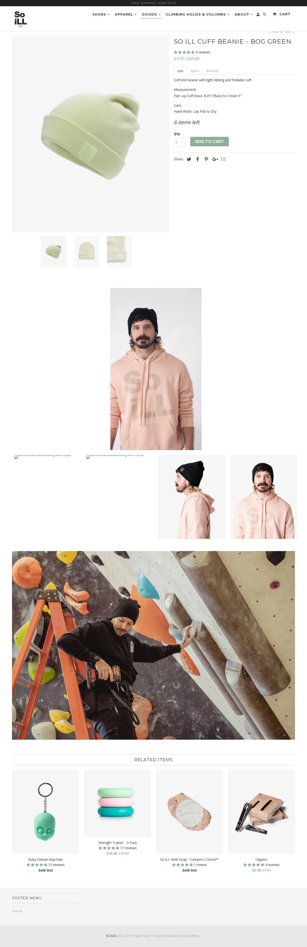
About (244, 14)
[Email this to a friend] (222, 159)
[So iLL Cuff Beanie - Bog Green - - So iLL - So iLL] (90, 134)
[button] (184, 52)
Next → (289, 31)
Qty (177, 133)
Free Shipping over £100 (153, 3)
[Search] (265, 15)
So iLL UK (123, 936)
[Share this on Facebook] (197, 159)
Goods (151, 14)
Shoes (101, 14)
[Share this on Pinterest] (205, 159)
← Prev (273, 31)
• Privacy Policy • (141, 936)
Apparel (125, 14)
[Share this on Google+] (214, 159)
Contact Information (166, 936)
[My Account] (258, 15)
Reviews (213, 71)
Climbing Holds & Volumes (197, 14)
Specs (195, 71)
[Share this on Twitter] (188, 159)
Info (180, 71)
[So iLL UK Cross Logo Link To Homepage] (28, 19)
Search (17, 911)
